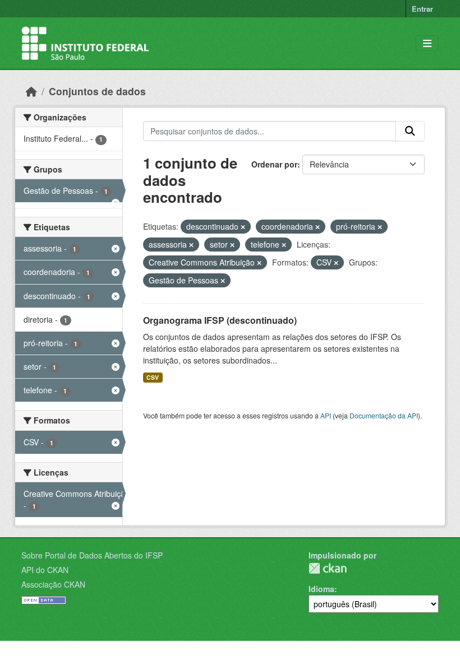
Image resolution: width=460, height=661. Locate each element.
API (325, 415)
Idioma (321, 588)
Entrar (422, 8)
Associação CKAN (53, 584)
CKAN (328, 568)
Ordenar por (274, 164)
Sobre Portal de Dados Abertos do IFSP (92, 555)
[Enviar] (410, 131)
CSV (152, 377)
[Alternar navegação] (427, 43)
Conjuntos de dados (97, 91)
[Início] (31, 91)
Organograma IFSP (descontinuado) (220, 320)
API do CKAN (44, 569)
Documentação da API (383, 415)
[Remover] (243, 226)
